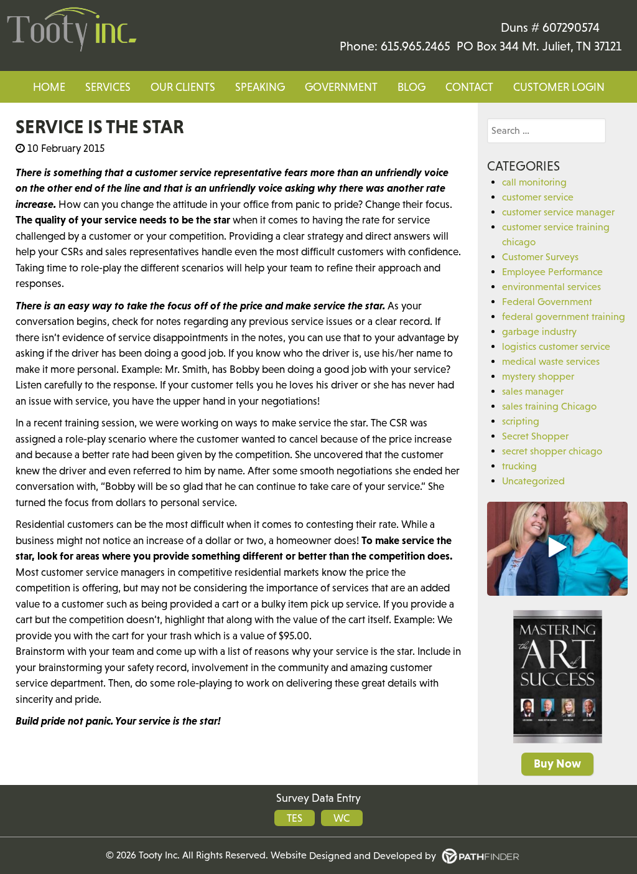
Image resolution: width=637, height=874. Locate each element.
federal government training (563, 316)
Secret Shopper (535, 435)
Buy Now (557, 763)
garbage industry (539, 331)
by (374, 855)
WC (341, 818)
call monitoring (534, 181)
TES (294, 818)
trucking (519, 465)
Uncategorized (533, 480)
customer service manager (558, 211)
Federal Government (547, 301)
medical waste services (551, 361)
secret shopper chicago (552, 450)
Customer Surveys (540, 256)
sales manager (533, 391)
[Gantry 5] (71, 30)
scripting (520, 420)
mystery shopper (538, 376)
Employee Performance (552, 271)
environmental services (551, 286)
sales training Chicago (549, 405)
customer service (538, 196)
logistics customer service (556, 346)
